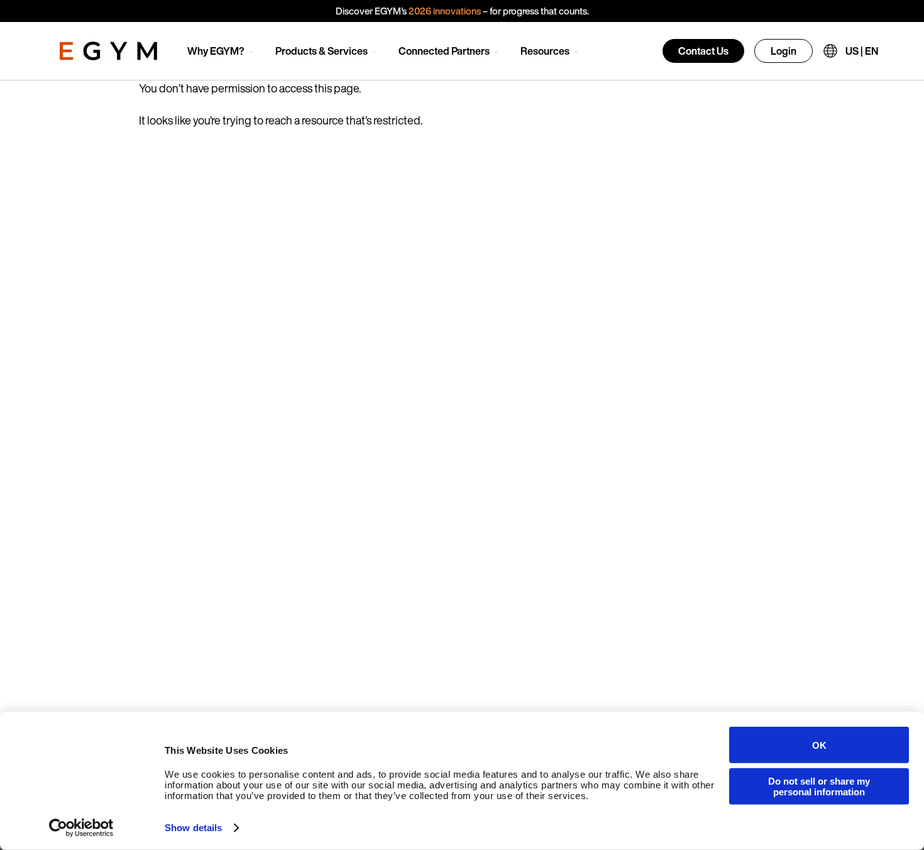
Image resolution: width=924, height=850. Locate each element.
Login (783, 50)
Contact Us (703, 50)
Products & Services (321, 50)
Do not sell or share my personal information (819, 786)
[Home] (108, 50)
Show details (193, 827)
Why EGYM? (216, 50)
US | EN (861, 50)
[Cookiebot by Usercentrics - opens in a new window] (81, 828)
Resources (544, 50)
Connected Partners (444, 50)
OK (819, 744)
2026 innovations (445, 11)
